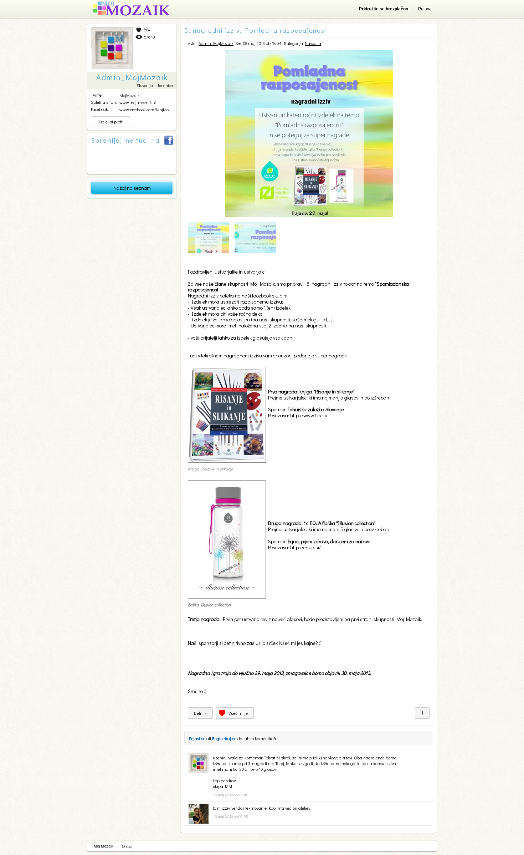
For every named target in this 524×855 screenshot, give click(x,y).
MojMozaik (129, 95)
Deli (197, 713)
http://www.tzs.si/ (309, 415)
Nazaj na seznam (132, 187)
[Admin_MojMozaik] (199, 771)
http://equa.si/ (305, 547)
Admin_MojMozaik (216, 43)
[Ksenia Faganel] (199, 822)
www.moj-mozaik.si (137, 102)
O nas (127, 846)
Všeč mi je (238, 713)
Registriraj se (224, 738)
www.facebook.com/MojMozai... (147, 109)
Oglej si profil (111, 121)
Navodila (313, 43)
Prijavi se (197, 738)
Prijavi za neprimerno (422, 713)
